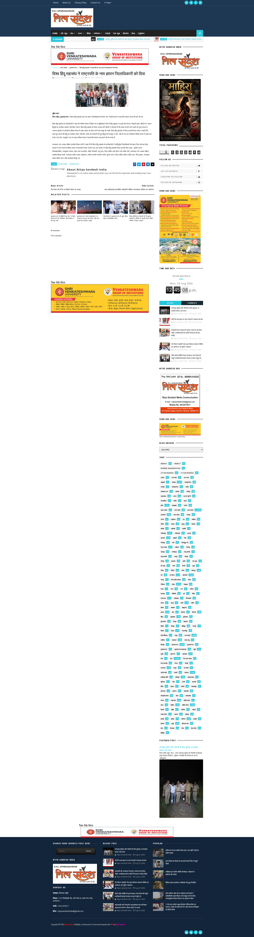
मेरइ (162, 658)
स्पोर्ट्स (107, 33)
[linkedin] (187, 3)
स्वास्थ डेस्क (164, 714)
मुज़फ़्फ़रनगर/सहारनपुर (180, 649)
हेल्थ (162, 728)
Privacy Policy (80, 2)
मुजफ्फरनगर (73, 67)
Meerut (177, 464)
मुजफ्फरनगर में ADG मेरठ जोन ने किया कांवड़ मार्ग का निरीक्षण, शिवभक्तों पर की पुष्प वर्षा (63, 218)
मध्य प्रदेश (187, 635)
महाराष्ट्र (174, 640)
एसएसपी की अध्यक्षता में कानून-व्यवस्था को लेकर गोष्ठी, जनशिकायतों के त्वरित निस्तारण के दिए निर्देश (186, 332)
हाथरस (162, 723)
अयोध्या (177, 491)
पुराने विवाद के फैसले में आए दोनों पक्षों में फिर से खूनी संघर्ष (181, 862)
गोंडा (185, 538)
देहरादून (194, 570)
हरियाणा (183, 719)
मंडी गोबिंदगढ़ (164, 635)
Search (88, 851)
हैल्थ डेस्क (193, 728)
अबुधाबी (163, 482)
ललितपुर (177, 677)
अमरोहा (174, 482)
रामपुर (174, 668)
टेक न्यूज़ (116, 33)
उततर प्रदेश (164, 510)
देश (72, 33)
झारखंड (173, 561)
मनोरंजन (97, 33)
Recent (170, 303)
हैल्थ (133, 33)
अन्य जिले (174, 478)
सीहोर (172, 710)
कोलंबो (162, 529)
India (181, 277)
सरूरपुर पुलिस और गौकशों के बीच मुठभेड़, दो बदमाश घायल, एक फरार (99, 39)
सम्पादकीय (188, 696)
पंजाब (162, 589)
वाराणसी (194, 682)
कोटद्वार (193, 524)
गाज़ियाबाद (177, 533)
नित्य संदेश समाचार (176, 580)
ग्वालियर (177, 547)
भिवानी (162, 631)
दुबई (193, 566)
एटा (184, 519)
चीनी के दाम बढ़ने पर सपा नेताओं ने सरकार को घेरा (156, 39)
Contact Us (95, 2)
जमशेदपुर (174, 552)
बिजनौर (194, 612)
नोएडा (173, 584)
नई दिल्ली (185, 575)
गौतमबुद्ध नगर (185, 542)
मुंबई (195, 649)
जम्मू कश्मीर (187, 552)
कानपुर (172, 524)
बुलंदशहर (173, 617)
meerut (164, 464)
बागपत (162, 612)
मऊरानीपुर (184, 631)
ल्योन (173, 682)
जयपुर (175, 556)
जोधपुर (186, 556)
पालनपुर (163, 594)
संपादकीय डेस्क (165, 696)
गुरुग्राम (163, 538)
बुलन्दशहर (163, 621)
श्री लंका (163, 691)
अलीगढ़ (188, 491)
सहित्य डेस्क (187, 700)
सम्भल (162, 700)
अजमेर (162, 478)
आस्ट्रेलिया (163, 501)
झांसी (184, 561)
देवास (183, 570)
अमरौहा (162, 487)
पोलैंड (193, 594)
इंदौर (162, 505)
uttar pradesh (167, 473)
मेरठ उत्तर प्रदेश (187, 658)
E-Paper (107, 2)
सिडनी (162, 710)
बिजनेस (126, 33)
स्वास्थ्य (176, 714)
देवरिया (172, 570)
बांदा (173, 612)
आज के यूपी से (187, 496)
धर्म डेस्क (172, 575)
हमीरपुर (187, 714)
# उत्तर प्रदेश (62, 164)
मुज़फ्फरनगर (190, 645)
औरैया (162, 524)
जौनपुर (162, 561)
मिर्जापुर (162, 645)
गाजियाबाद (163, 533)
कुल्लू (183, 524)
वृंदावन (172, 686)
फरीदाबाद (176, 598)
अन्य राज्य (186, 478)
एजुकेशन (141, 33)
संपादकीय (186, 691)
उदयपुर (188, 515)
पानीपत (191, 589)
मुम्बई (162, 654)
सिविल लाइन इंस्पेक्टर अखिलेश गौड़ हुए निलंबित (180, 882)
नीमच (189, 580)
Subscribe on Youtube (172, 177)
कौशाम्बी (173, 529)
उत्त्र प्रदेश (176, 515)
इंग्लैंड (175, 501)
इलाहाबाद (174, 505)
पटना (172, 589)
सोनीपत (183, 710)
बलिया (162, 607)
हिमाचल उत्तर (185, 723)
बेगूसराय (186, 621)
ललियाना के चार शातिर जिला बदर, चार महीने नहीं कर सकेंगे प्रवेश (182, 851)
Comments (192, 303)
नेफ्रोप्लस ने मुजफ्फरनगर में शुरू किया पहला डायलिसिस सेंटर (115, 217)
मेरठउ (176, 663)
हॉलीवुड (162, 733)
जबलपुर (163, 552)
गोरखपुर (163, 542)
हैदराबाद (172, 728)
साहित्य (172, 705)
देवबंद (162, 570)
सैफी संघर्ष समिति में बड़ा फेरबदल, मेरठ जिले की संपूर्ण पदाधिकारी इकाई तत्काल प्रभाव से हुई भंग (186, 356)
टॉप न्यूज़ (64, 33)
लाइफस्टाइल (191, 677)
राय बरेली (186, 668)
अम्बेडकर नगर (164, 491)
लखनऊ (187, 672)
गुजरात (189, 533)
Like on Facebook (169, 171)
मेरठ (171, 658)
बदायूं (172, 603)
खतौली (184, 529)
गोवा (173, 542)
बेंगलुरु (174, 621)
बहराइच (173, 607)
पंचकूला (186, 584)
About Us (67, 2)
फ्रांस (162, 603)
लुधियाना (163, 682)
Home (55, 2)
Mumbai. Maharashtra (170, 468)
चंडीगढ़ (188, 547)
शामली (182, 686)
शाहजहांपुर (194, 686)
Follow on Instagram (171, 182)
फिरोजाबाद (188, 598)
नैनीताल (163, 584)
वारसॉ (183, 682)
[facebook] (196, 3)
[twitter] (191, 3)
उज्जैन (185, 505)
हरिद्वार (172, 719)
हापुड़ (172, 723)
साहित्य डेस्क (185, 705)
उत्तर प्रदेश (71, 39)
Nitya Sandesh (69, 924)
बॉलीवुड (183, 626)
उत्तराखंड (163, 515)
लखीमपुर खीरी (164, 677)
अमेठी (187, 487)
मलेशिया (163, 640)
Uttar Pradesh (187, 473)
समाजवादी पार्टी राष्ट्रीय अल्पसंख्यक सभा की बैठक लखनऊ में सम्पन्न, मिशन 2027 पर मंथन (131, 906)
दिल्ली (183, 566)
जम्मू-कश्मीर (164, 556)
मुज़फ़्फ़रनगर (164, 649)
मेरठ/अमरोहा (164, 663)
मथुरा (176, 635)
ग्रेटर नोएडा (164, 547)
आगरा (174, 496)
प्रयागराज (163, 598)
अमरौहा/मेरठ (175, 487)
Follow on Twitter (170, 166)
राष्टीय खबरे (164, 672)
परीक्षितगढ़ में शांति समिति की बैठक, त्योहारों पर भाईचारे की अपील (180, 873)
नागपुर (162, 580)
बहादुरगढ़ (184, 607)
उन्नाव (162, 519)
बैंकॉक (162, 626)
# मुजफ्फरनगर (74, 164)
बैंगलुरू (172, 626)
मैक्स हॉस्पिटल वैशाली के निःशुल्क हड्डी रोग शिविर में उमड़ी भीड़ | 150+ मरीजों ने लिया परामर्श (141, 218)
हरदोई (162, 719)
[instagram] (200, 3)
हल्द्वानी (195, 719)
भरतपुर (194, 626)
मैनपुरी (186, 663)
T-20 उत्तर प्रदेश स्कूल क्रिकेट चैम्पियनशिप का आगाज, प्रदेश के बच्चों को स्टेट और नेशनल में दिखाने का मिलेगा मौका (182, 907)
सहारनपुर (173, 700)
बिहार (162, 617)
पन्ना (181, 589)
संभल (177, 696)
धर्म (161, 575)
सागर (162, 705)
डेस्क (174, 566)
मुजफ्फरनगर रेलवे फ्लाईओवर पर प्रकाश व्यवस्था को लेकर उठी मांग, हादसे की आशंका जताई (88, 218)
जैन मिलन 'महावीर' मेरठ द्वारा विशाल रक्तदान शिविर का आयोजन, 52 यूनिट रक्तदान (187, 345)
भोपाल (172, 631)
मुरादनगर (173, 654)
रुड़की (175, 672)
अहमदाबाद (163, 496)
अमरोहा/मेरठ (188, 482)
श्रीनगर (175, 691)
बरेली (182, 603)
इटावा (185, 501)
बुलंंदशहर (185, 617)
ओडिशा (194, 519)
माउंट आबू (187, 640)
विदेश (89, 33)
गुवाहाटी (175, 538)
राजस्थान (163, 668)
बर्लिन (192, 603)
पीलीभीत (174, 594)
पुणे (184, 594)
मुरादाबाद (185, 654)
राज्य (80, 33)
